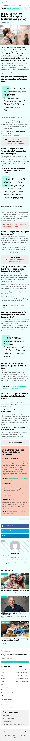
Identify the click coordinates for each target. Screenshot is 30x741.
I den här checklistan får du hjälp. (10, 135)
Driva (2, 672)
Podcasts (6, 715)
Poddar (3, 681)
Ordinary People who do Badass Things (14, 724)
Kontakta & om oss (6, 705)
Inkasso (9, 565)
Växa (2, 675)
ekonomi (17, 562)
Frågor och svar (5, 690)
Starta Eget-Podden (9, 718)
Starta (2, 669)
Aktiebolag (4, 562)
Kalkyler (3, 678)
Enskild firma (24, 562)
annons (11, 562)
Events (2, 684)
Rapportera (25, 519)
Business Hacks (8, 721)
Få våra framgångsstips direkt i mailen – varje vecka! (14, 655)
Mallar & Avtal (4, 687)
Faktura (3, 565)
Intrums (16, 67)
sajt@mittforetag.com (10, 707)
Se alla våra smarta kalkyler (23, 681)
